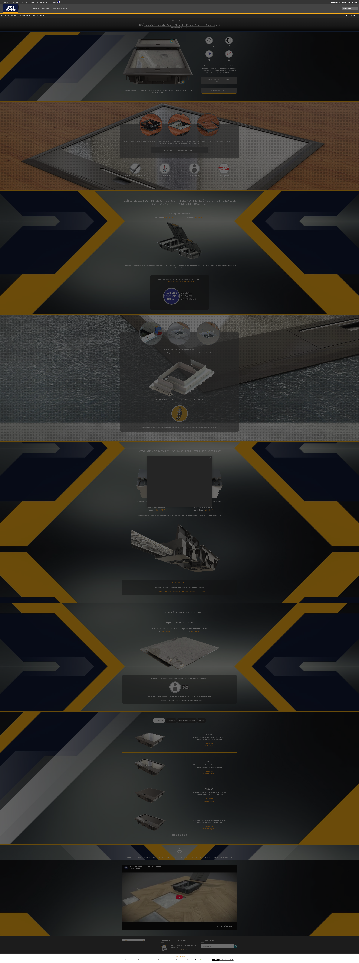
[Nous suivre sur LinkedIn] (354, 15)
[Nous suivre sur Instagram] (349, 15)
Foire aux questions (31, 2)
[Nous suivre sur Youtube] (356, 15)
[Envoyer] (356, 8)
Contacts (19, 2)
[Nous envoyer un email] (351, 15)
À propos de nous (8, 2)
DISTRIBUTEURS (56, 8)
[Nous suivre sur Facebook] (346, 15)
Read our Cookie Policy (226, 960)
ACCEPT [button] (215, 960)
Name (156, 480)
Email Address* (159, 469)
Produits (36, 8)
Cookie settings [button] (204, 960)
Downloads (45, 8)
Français (55, 2)
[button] (45, 2)
